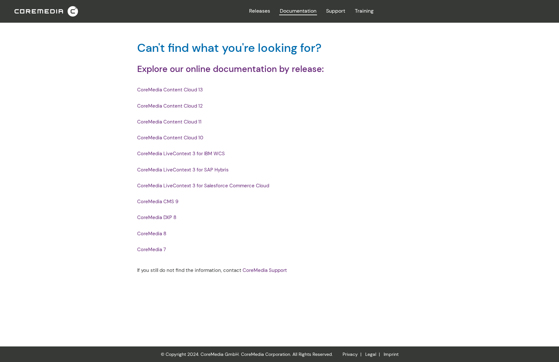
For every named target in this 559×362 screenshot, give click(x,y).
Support (335, 10)
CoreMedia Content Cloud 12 (170, 106)
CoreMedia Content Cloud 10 (170, 138)
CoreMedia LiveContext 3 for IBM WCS (181, 154)
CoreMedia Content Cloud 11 (169, 122)
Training (364, 10)
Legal (370, 354)
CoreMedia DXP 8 (156, 218)
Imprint (391, 354)
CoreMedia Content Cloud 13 (170, 90)
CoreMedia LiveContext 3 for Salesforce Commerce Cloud (203, 186)
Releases (259, 10)
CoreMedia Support (265, 270)
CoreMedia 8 (151, 234)
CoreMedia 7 (151, 250)
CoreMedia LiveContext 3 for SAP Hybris (183, 170)
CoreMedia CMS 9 (157, 202)
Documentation (298, 10)
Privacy (350, 354)
